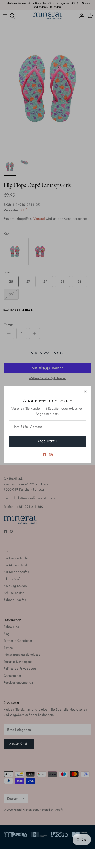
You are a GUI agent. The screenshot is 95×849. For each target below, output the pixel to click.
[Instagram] (51, 454)
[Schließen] (85, 391)
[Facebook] (44, 454)
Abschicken (47, 441)
